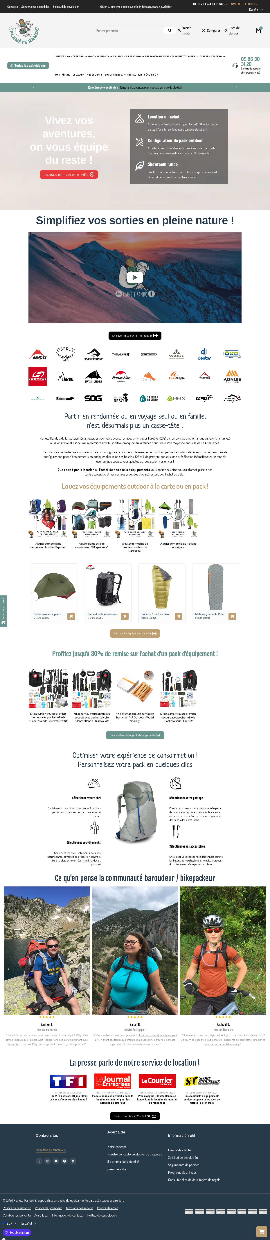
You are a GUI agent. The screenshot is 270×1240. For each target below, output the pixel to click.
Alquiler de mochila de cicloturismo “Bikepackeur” (91, 545)
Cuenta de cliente (179, 1150)
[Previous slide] (33, 593)
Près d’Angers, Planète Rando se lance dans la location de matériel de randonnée (157, 1099)
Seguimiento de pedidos (35, 6)
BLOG (196, 4)
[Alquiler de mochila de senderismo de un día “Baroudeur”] (135, 518)
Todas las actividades (30, 65)
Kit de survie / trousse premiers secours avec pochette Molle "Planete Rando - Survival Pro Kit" (48, 717)
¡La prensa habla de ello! (123, 1161)
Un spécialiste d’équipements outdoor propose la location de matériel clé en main (202, 1099)
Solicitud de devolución (66, 6)
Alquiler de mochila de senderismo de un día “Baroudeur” (135, 547)
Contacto (12, 6)
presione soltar (117, 1169)
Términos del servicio (79, 1208)
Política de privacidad (48, 1208)
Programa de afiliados (182, 1172)
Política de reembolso (17, 1208)
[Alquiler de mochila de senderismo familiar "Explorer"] (48, 518)
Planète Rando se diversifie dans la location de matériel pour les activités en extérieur (112, 1099)
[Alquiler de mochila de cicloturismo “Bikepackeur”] (91, 518)
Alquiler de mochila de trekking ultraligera (178, 545)
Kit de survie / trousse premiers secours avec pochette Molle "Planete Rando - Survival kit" (92, 717)
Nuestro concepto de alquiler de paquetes (134, 1154)
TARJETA (209, 4)
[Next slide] (237, 593)
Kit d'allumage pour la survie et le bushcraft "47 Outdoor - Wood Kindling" (135, 717)
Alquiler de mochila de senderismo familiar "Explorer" (48, 545)
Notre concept (116, 1146)
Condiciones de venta (17, 1215)
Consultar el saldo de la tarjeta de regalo (194, 1179)
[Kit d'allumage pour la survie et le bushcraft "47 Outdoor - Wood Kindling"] (135, 688)
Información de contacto (68, 1215)
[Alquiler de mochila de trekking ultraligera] (178, 518)
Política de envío (107, 1208)
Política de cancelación (102, 1215)
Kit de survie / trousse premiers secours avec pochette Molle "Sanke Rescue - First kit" (178, 717)
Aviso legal (41, 1215)
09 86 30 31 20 (250, 61)
